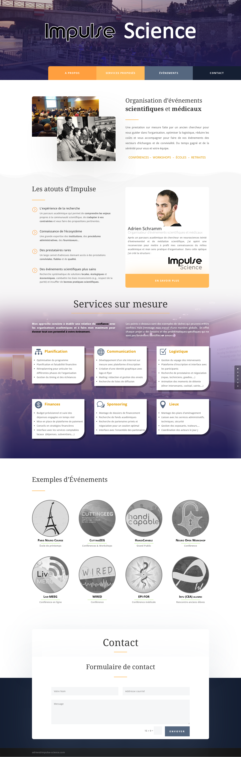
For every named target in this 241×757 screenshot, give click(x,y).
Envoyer (177, 731)
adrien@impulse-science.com (48, 752)
